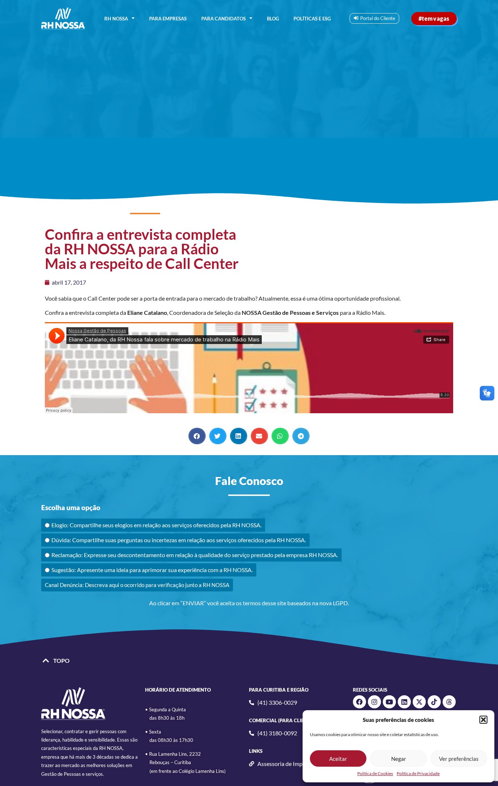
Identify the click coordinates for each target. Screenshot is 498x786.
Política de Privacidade (418, 773)
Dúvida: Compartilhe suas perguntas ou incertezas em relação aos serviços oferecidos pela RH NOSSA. (178, 539)
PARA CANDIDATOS (223, 18)
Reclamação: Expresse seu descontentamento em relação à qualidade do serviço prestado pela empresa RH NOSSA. (194, 554)
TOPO (61, 660)
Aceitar (338, 758)
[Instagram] (374, 701)
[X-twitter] (419, 701)
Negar (398, 758)
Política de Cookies (375, 773)
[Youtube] (389, 701)
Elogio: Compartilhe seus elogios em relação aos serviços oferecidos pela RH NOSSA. (156, 524)
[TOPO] (46, 660)
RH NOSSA (116, 18)
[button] (483, 719)
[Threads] (449, 701)
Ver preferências (459, 758)
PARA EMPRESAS (168, 18)
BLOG (273, 18)
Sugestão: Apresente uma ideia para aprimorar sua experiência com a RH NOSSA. (152, 569)
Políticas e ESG (312, 18)
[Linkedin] (404, 701)
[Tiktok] (434, 701)
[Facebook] (359, 701)
